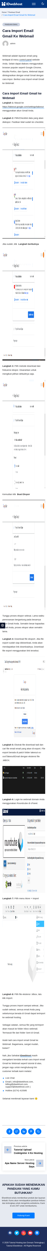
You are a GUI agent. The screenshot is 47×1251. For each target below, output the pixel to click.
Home (4, 12)
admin (12, 43)
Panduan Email (14, 12)
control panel (25, 60)
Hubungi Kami (23, 1215)
